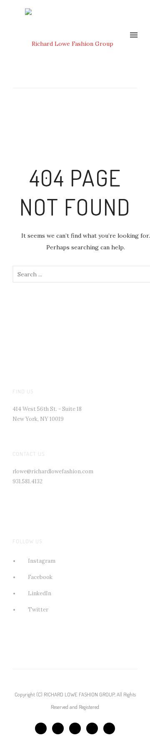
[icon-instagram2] (109, 728)
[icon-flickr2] (94, 728)
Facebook (40, 577)
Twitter (38, 609)
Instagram (41, 560)
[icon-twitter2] (60, 728)
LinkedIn (39, 593)
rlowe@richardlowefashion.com (52, 471)
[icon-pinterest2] (77, 728)
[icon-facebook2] (43, 728)
